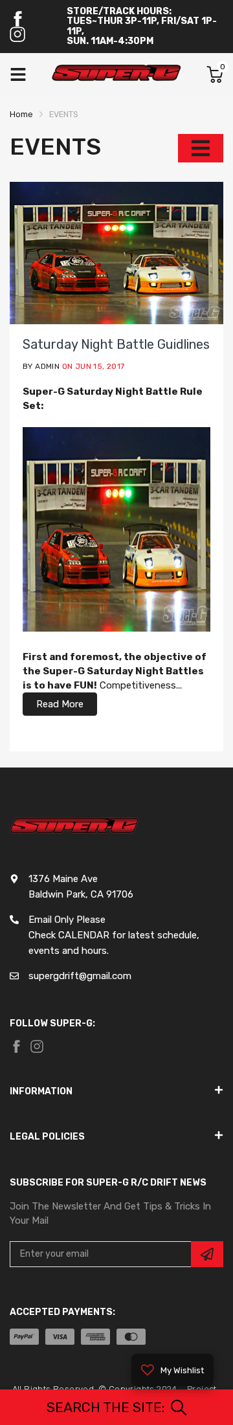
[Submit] (207, 1254)
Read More (59, 704)
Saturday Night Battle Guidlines (116, 344)
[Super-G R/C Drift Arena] (116, 74)
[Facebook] (17, 19)
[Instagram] (17, 34)
